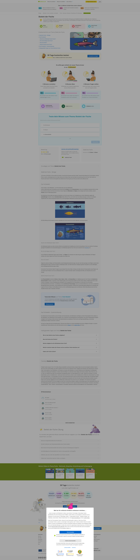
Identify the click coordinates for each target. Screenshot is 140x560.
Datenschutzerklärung (76, 517)
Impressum (74, 547)
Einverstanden (70, 532)
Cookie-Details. (87, 517)
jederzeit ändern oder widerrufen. (58, 526)
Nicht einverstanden (70, 540)
